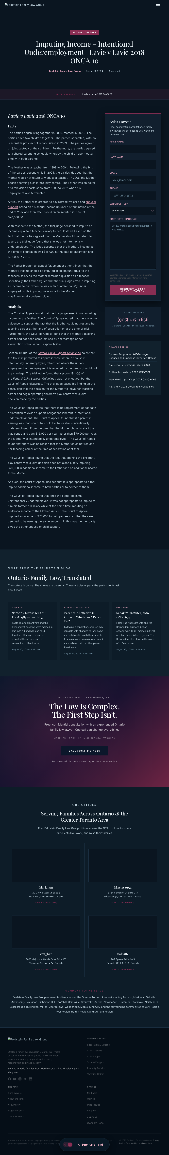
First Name (117, 141)
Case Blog (18, 608)
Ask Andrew (14, 1104)
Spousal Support (85, 32)
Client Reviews (16, 1116)
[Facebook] (9, 1078)
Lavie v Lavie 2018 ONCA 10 (97, 94)
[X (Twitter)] (25, 1078)
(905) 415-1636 (133, 319)
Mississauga (123, 887)
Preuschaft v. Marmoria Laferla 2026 (129, 365)
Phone (114, 188)
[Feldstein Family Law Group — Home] (24, 5)
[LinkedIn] (30, 1078)
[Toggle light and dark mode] (67, 1144)
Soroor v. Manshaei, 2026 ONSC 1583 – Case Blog (29, 615)
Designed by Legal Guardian (139, 1143)
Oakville (123, 954)
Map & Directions (46, 903)
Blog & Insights (16, 1110)
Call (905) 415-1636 (84, 751)
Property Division (96, 1068)
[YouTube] (14, 1078)
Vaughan (46, 954)
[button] (157, 5)
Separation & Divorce (98, 1044)
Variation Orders (95, 1074)
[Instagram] (19, 1078)
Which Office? (119, 203)
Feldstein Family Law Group (65, 71)
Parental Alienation (76, 608)
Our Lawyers (14, 1093)
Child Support (94, 1056)
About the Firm (16, 1098)
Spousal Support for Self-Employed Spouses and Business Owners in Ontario (132, 356)
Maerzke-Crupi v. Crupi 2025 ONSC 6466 (132, 379)
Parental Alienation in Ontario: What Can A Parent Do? (83, 617)
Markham (46, 887)
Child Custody (94, 1050)
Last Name (116, 157)
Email (113, 172)
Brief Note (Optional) (123, 219)
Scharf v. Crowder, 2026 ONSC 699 (132, 615)
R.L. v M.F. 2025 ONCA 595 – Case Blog (131, 386)
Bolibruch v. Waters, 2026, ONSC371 (129, 372)
